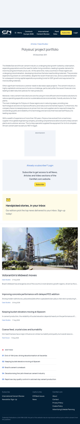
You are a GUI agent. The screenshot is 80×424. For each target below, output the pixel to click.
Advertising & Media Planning (63, 409)
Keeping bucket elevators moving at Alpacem (23, 311)
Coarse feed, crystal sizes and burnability (22, 329)
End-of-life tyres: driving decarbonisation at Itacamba (26, 355)
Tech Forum (6, 338)
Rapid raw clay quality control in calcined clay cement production (30, 379)
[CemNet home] (6, 33)
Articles (34, 44)
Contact (55, 399)
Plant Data (56, 32)
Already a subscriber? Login (40, 165)
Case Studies (43, 44)
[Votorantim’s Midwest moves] (40, 248)
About (54, 396)
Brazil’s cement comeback (15, 367)
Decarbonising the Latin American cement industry (25, 373)
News (34, 399)
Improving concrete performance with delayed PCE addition (30, 294)
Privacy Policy (57, 403)
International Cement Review (43, 32)
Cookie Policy (57, 406)
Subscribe (66, 33)
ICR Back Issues (38, 396)
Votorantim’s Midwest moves (19, 275)
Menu (19, 33)
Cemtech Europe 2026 (29, 32)
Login (76, 33)
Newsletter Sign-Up (9, 399)
